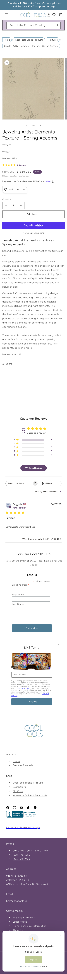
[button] (6, 14)
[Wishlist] (53, 14)
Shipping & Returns (24, 917)
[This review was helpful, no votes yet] (52, 539)
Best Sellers (19, 786)
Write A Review (33, 468)
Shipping (6, 176)
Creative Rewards (23, 765)
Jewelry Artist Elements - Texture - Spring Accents (31, 46)
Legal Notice (20, 921)
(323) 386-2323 (21, 858)
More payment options (33, 233)
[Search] (57, 25)
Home (7, 39)
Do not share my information (29, 925)
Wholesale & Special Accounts (30, 795)
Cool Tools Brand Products (29, 39)
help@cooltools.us (16, 900)
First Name (18, 594)
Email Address (20, 584)
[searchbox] (19, 483)
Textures (53, 39)
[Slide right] (40, 125)
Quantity (6, 199)
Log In (16, 761)
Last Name (18, 604)
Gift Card (18, 791)
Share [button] (9, 363)
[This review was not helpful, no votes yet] (58, 539)
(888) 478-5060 (21, 854)
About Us (18, 930)
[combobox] (33, 25)
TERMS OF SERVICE (23, 688)
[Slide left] (26, 125)
